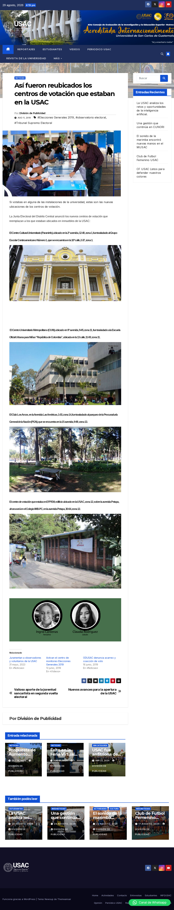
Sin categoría (100, 745)
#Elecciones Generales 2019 (56, 117)
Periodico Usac (99, 49)
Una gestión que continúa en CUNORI (64, 817)
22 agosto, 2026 (107, 824)
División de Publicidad (32, 113)
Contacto (122, 895)
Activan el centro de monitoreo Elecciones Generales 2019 (58, 661)
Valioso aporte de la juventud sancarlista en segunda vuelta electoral (36, 693)
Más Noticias (58, 809)
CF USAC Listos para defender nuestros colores (150, 172)
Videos (74, 49)
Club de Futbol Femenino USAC (150, 817)
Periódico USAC (113, 902)
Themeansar (64, 899)
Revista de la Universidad (26, 58)
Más (57, 58)
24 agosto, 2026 (65, 824)
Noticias (19, 78)
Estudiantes (52, 49)
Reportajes (26, 49)
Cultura (114, 809)
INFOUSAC (165, 895)
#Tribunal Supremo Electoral (33, 123)
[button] (162, 54)
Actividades (100, 809)
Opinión (98, 902)
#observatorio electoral (91, 117)
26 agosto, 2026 (22, 824)
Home (95, 895)
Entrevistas (136, 895)
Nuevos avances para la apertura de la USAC (92, 691)
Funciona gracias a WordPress (19, 899)
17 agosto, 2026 (149, 824)
